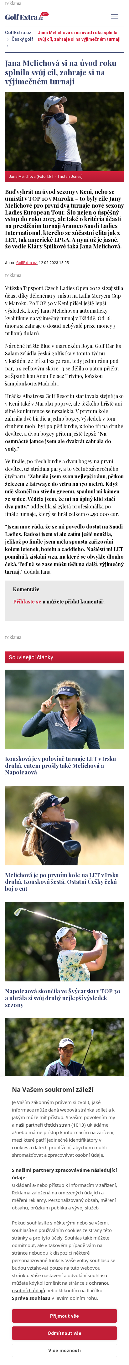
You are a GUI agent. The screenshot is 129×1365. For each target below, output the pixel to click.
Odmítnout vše (64, 1333)
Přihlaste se (27, 601)
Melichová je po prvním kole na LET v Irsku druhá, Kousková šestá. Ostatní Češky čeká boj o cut (62, 882)
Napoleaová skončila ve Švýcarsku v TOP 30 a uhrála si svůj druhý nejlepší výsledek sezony (63, 998)
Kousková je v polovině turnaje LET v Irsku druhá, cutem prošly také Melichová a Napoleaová (60, 765)
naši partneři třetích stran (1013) (51, 1125)
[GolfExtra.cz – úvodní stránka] (27, 16)
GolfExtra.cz (26, 263)
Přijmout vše (64, 1316)
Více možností (64, 1350)
